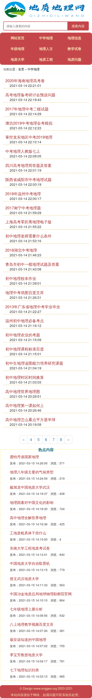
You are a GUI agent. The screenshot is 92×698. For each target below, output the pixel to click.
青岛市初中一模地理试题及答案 (32, 264)
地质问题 (74, 59)
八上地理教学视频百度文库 (31, 624)
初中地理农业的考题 (22, 334)
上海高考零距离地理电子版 (28, 221)
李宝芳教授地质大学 (26, 654)
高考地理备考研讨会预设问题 (30, 94)
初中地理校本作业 (20, 278)
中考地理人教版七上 (22, 151)
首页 (21, 69)
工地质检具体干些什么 (28, 532)
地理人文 (46, 48)
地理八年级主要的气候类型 (31, 471)
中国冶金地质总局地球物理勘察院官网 (41, 593)
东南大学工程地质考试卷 (30, 548)
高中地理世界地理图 (22, 391)
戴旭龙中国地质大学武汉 (30, 487)
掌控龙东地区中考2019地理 (28, 137)
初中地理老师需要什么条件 (28, 236)
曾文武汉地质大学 (24, 578)
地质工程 (46, 59)
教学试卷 (74, 48)
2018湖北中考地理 (21, 250)
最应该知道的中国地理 (28, 639)
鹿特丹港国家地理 (24, 456)
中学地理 (46, 37)
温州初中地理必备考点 (24, 320)
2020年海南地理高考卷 (25, 80)
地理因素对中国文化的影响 (31, 502)
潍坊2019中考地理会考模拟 (28, 123)
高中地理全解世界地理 (28, 517)
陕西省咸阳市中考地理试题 (28, 179)
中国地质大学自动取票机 (30, 563)
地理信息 (74, 37)
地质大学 (17, 59)
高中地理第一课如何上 (24, 405)
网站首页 (17, 37)
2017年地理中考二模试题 (27, 109)
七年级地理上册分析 (26, 609)
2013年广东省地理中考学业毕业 (32, 306)
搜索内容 (78, 26)
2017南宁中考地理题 (23, 207)
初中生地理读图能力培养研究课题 (34, 363)
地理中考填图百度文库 (24, 292)
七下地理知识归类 (24, 669)
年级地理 (17, 48)
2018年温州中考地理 (23, 193)
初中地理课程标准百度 (24, 349)
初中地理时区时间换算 (24, 377)
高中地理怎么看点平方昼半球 (30, 419)
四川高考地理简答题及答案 (28, 165)
